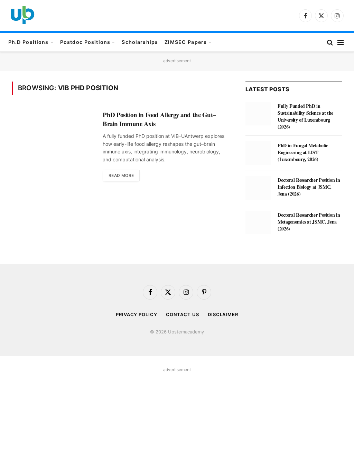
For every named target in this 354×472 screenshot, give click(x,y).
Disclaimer (223, 314)
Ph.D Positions (28, 42)
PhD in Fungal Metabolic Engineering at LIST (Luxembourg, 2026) (303, 152)
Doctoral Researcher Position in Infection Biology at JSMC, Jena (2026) (309, 187)
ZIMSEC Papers (186, 42)
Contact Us (182, 314)
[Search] (330, 42)
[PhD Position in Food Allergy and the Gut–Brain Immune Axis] (53, 139)
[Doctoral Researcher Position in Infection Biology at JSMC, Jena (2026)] (258, 187)
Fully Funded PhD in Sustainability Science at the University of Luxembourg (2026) (305, 116)
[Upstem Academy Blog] (22, 15)
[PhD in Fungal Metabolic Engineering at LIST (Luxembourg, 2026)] (258, 153)
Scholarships (140, 42)
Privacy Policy (136, 314)
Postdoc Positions (85, 42)
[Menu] (340, 42)
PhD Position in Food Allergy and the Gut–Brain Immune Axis (159, 119)
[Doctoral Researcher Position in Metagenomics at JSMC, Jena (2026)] (258, 222)
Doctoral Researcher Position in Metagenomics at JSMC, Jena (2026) (309, 221)
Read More (121, 175)
